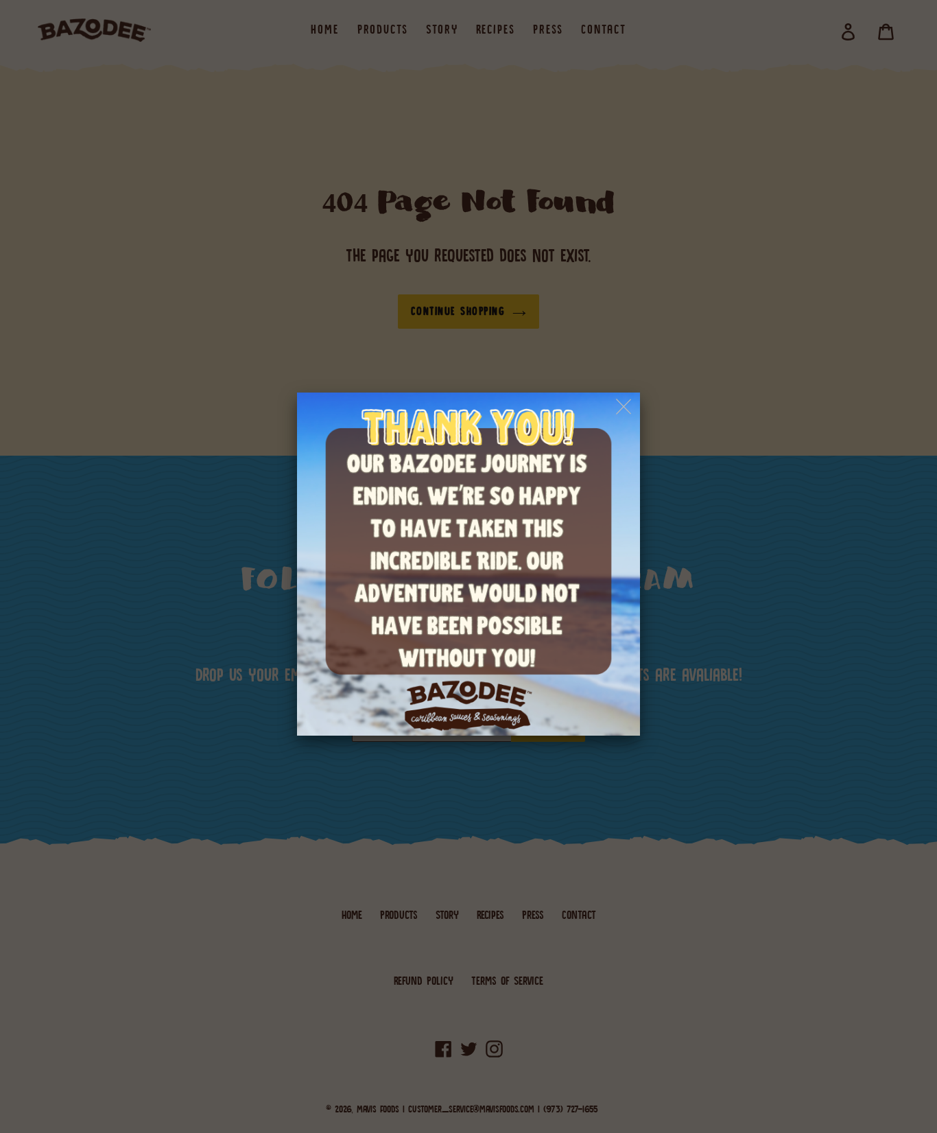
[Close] (624, 407)
